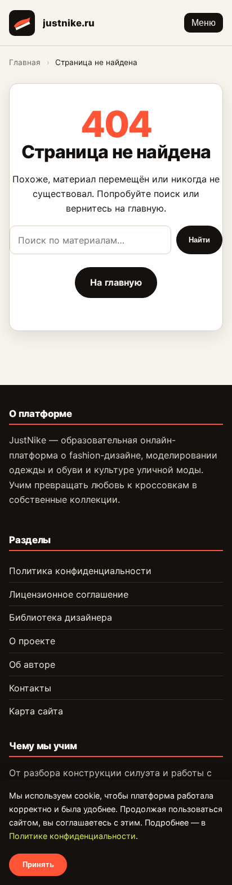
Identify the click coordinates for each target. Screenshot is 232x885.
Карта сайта (36, 711)
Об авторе (32, 664)
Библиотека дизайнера (60, 617)
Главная (25, 62)
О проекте (32, 640)
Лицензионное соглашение (68, 594)
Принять (38, 864)
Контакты (30, 688)
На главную (116, 282)
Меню (203, 22)
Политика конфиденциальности (80, 570)
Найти (200, 240)
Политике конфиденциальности (72, 836)
